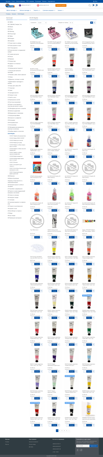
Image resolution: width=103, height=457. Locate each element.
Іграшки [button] (61, 10)
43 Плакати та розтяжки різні (15, 206)
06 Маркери (11, 59)
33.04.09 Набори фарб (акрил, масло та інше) (17, 159)
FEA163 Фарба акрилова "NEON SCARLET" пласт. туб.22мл (54, 70)
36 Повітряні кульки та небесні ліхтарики (16, 185)
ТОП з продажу (30, 1)
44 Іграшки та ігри (12, 208)
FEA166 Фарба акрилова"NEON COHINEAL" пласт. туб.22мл (69, 70)
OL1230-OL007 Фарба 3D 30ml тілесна (71, 150)
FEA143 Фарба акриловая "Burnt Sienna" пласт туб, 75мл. (71, 285)
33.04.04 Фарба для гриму (16, 142)
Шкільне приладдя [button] (25, 10)
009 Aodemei (11, 41)
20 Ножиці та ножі (12, 95)
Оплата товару (32, 444)
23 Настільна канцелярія (14, 102)
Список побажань (20, 1)
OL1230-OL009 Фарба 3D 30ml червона (54, 177)
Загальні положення (33, 441)
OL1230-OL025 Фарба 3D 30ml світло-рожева (54, 203)
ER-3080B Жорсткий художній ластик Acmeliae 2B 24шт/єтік (36, 43)
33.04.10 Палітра (14, 162)
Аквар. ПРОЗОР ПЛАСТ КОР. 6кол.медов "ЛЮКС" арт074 (88, 231)
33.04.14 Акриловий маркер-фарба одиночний (16, 173)
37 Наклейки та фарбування (15, 188)
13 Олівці (10, 77)
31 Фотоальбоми (12, 125)
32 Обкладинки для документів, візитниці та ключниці (16, 128)
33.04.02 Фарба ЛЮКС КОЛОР (17, 138)
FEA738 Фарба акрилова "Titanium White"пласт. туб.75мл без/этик (71, 392)
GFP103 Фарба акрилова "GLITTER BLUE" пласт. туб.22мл (54, 97)
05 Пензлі (10, 56)
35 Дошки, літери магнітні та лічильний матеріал (15, 181)
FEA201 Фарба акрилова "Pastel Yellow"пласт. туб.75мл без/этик (54, 312)
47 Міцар (10, 213)
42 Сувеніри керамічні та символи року (16, 203)
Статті (13, 1)
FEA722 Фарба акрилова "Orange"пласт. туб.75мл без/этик (71, 339)
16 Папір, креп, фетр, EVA (14, 85)
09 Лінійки (10, 66)
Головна (8, 14)
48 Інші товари (11, 215)
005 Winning (11, 31)
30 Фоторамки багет (13, 122)
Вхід (95, 1)
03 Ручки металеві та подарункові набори (16, 51)
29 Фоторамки (11, 120)
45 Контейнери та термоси (14, 211)
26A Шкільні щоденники (14, 111)
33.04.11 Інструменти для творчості (16, 165)
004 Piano (10, 29)
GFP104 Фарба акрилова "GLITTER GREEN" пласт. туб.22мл (71, 97)
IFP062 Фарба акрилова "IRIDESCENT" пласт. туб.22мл (36, 151)
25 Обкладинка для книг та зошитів (17, 108)
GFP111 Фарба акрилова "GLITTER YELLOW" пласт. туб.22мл (71, 124)
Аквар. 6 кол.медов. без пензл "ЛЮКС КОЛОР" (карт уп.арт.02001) (54, 151)
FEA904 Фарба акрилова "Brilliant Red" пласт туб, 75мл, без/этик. (36, 419)
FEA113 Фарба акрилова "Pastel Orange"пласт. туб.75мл (88, 258)
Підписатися (93, 446)
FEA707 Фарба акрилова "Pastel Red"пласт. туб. (36, 338)
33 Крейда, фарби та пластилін (16, 131)
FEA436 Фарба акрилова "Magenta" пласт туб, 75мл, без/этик (89, 312)
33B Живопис (11, 176)
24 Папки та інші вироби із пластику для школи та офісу (15, 105)
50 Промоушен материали (14, 218)
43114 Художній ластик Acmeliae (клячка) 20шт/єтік (88, 43)
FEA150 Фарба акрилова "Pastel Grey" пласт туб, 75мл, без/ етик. (36, 312)
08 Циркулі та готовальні (14, 63)
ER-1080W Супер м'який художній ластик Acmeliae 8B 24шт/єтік (71, 43)
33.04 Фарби (21, 14)
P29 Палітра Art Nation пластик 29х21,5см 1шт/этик (36, 258)
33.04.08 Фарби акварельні (16, 156)
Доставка (31, 446)
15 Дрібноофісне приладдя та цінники (15, 82)
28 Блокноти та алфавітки (14, 118)
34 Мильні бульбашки (13, 178)
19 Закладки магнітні (13, 92)
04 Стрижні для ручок (13, 54)
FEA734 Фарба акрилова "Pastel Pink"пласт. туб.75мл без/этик (71, 365)
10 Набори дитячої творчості (15, 68)
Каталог (14, 14)
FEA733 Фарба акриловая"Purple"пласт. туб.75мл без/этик (54, 365)
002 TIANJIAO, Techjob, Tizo (15, 24)
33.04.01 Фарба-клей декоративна (18, 136)
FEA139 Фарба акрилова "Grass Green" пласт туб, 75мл (54, 285)
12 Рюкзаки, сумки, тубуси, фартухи (17, 74)
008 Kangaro (11, 38)
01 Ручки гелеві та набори (14, 43)
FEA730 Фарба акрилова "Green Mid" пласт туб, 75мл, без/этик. (88, 339)
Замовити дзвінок (61, 5)
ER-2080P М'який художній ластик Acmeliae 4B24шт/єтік (54, 43)
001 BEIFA (10, 22)
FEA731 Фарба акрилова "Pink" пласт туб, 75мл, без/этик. (36, 365)
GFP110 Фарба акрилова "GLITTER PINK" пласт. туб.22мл (54, 124)
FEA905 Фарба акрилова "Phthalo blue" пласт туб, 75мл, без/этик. (54, 419)
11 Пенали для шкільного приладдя (14, 71)
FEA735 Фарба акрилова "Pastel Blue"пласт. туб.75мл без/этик (88, 365)
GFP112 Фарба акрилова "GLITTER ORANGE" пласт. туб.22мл (89, 124)
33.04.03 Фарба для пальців (16, 140)
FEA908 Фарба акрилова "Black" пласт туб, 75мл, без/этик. (71, 419)
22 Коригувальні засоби (14, 99)
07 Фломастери (12, 61)
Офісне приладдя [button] (12, 10)
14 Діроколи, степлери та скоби (16, 79)
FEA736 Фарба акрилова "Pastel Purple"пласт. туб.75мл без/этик (36, 392)
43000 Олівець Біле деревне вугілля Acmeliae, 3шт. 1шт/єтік (54, 231)
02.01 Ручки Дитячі (12, 48)
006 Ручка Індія (12, 33)
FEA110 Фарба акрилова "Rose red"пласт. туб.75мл (71, 257)
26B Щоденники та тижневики (15, 113)
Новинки (44, 1)
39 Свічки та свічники (13, 195)
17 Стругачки (11, 88)
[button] (91, 23)
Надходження (51, 1)
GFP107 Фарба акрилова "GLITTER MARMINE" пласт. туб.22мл (36, 124)
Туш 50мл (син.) (34, 230)
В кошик (37, 49)
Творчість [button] (37, 10)
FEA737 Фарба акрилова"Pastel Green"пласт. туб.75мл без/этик (53, 393)
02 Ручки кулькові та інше (14, 45)
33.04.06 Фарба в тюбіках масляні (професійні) (18, 149)
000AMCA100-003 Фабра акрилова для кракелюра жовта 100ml (88, 419)
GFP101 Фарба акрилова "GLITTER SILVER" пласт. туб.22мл (88, 70)
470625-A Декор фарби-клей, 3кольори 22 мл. (36, 177)
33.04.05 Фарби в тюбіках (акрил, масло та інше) (17, 145)
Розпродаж (38, 1)
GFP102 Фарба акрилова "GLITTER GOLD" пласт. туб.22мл (36, 97)
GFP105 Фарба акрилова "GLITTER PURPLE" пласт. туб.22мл (88, 97)
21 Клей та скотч (12, 97)
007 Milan (10, 36)
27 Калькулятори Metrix (14, 115)
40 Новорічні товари (13, 197)
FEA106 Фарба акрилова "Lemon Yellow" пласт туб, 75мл (54, 258)
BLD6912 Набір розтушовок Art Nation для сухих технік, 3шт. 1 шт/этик (37, 70)
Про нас (7, 444)
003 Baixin (10, 26)
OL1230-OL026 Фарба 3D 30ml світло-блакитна (71, 230)
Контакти (8, 1)
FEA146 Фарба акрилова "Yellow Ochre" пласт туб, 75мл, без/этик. (88, 285)
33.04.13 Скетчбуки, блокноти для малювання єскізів (18, 169)
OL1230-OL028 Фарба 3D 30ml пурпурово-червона (88, 203)
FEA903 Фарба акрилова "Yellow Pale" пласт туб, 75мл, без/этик (88, 392)
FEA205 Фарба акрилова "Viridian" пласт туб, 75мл (71, 311)
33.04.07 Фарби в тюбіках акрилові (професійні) (16, 153)
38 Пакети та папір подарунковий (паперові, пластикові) (16, 191)
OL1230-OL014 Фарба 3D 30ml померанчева (36, 203)
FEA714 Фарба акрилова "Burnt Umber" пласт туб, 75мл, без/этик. (54, 339)
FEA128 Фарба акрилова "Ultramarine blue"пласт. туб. (36, 285)
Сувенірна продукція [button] (49, 10)
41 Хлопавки (11, 199)
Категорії (9, 18)
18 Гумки (10, 90)
